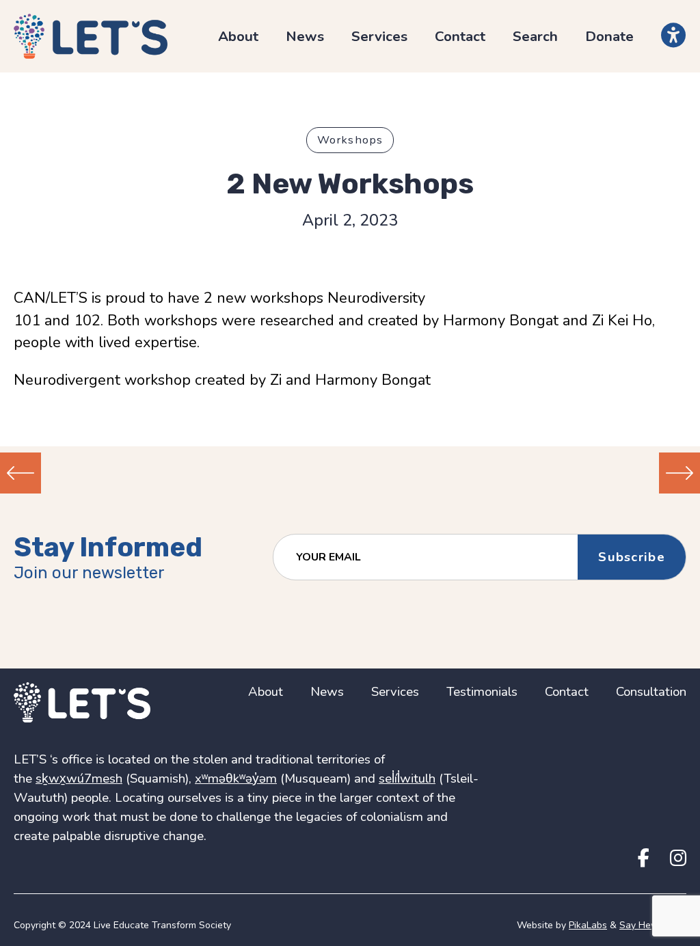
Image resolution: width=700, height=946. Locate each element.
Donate (609, 36)
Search (535, 36)
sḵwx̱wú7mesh (79, 778)
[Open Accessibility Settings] (673, 35)
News (305, 36)
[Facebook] (643, 858)
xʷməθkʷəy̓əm (236, 778)
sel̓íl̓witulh (407, 778)
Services (379, 36)
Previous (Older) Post (20, 473)
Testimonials (481, 692)
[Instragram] (678, 858)
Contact (460, 36)
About (238, 36)
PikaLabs (588, 925)
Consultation (651, 692)
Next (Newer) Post (679, 473)
